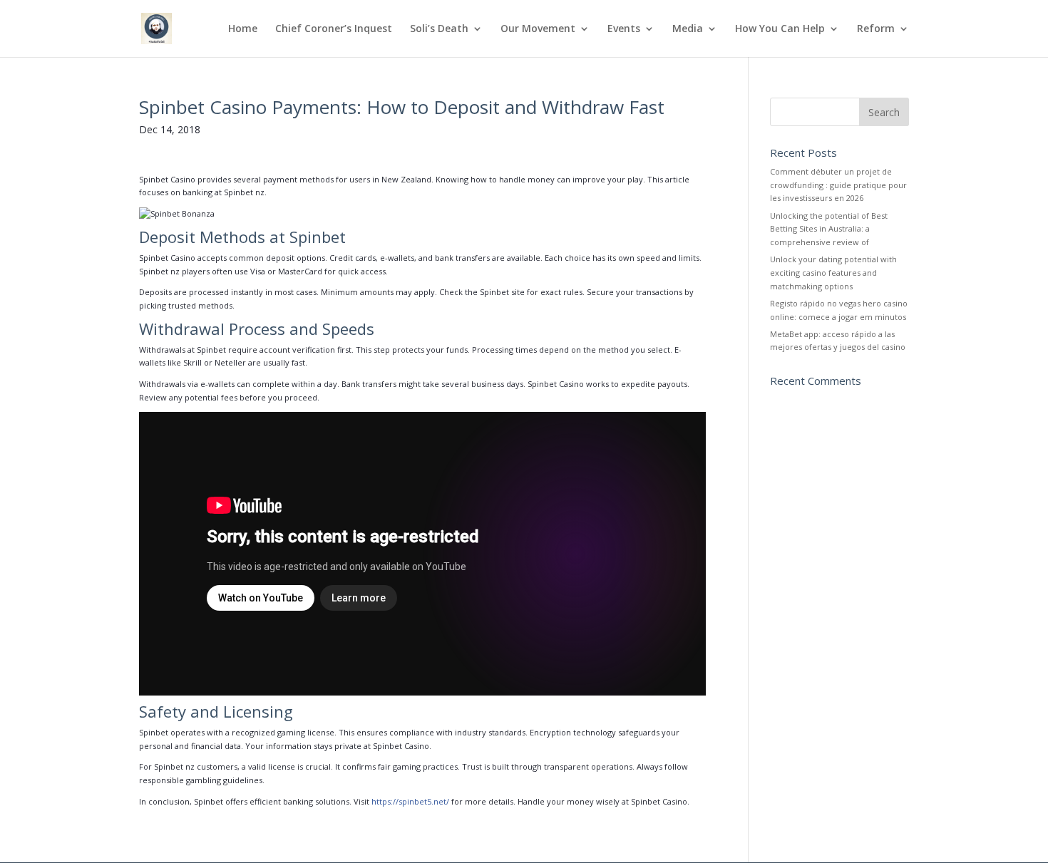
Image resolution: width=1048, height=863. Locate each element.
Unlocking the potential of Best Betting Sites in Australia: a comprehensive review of (829, 228)
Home (242, 29)
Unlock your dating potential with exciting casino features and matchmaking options (833, 272)
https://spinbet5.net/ (410, 801)
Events (623, 29)
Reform (876, 29)
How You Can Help (780, 29)
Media (687, 29)
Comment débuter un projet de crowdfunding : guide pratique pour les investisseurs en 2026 (838, 184)
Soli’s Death (439, 29)
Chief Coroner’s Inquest (333, 29)
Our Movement (537, 29)
